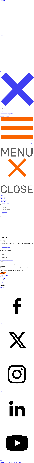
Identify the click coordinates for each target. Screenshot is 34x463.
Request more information (4, 244)
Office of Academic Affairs (4, 212)
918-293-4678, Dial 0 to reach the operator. (4, 276)
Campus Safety (4, 462)
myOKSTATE (3, 203)
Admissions (1, 196)
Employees (8, 203)
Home (2, 211)
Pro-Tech (3, 213)
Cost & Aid (1, 198)
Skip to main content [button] (2, 0)
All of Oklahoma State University (6, 111)
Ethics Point (10, 462)
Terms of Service (17, 462)
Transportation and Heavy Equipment (6, 247)
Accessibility (1, 462)
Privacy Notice (13, 462)
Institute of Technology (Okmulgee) (5, 283)
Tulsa (2, 282)
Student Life (4, 198)
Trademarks (20, 462)
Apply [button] (6, 202)
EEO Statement (7, 462)
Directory (6, 203)
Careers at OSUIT (3, 277)
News (0, 203)
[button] (17, 36)
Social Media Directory (2, 287)
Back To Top (32, 143)
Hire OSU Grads (3, 278)
